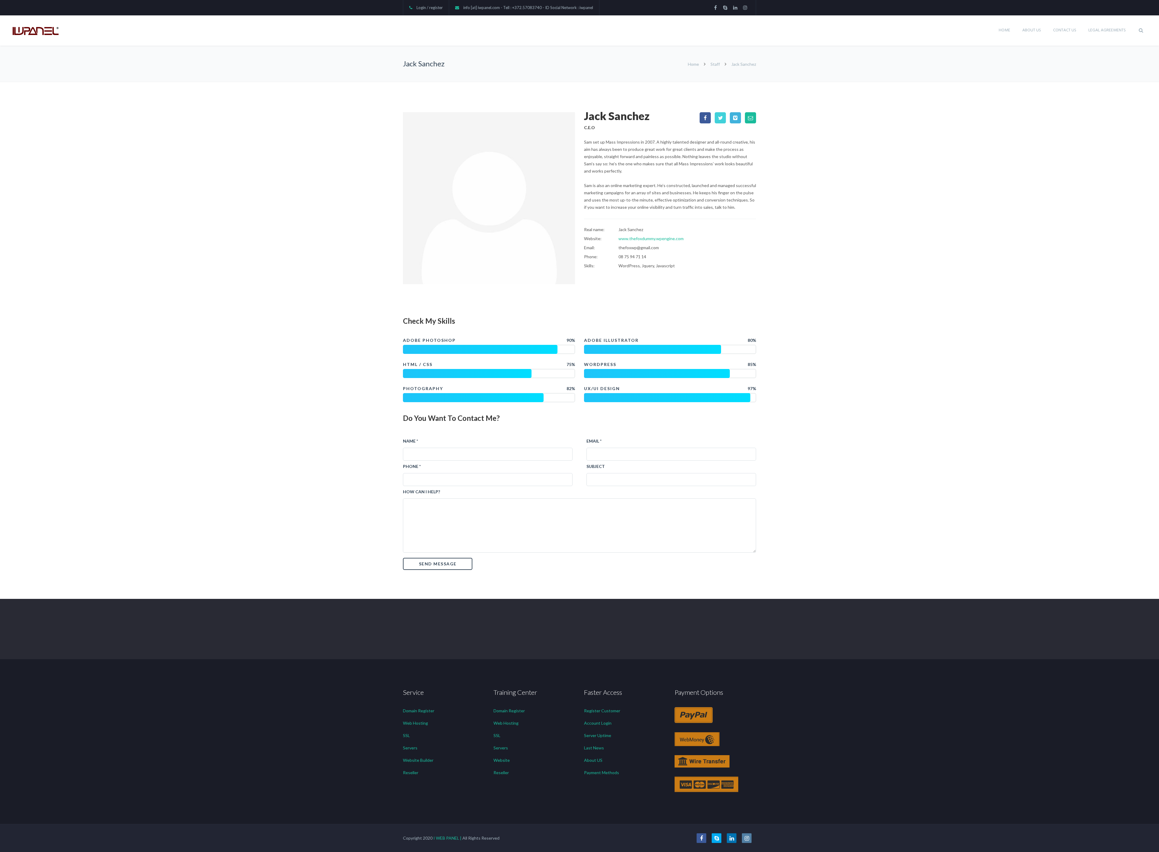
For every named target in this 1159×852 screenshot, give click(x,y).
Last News (594, 747)
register (436, 7)
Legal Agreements (1107, 30)
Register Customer (602, 710)
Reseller (410, 772)
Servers (410, 747)
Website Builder (418, 760)
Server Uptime (597, 735)
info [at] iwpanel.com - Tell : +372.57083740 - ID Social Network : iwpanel (528, 7)
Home (1004, 30)
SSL (406, 735)
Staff (715, 64)
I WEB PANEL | (447, 838)
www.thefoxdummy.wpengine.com (651, 238)
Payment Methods (601, 772)
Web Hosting (415, 723)
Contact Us (1064, 30)
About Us (1031, 30)
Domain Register (418, 710)
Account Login (597, 723)
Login (421, 7)
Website (501, 760)
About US (593, 760)
